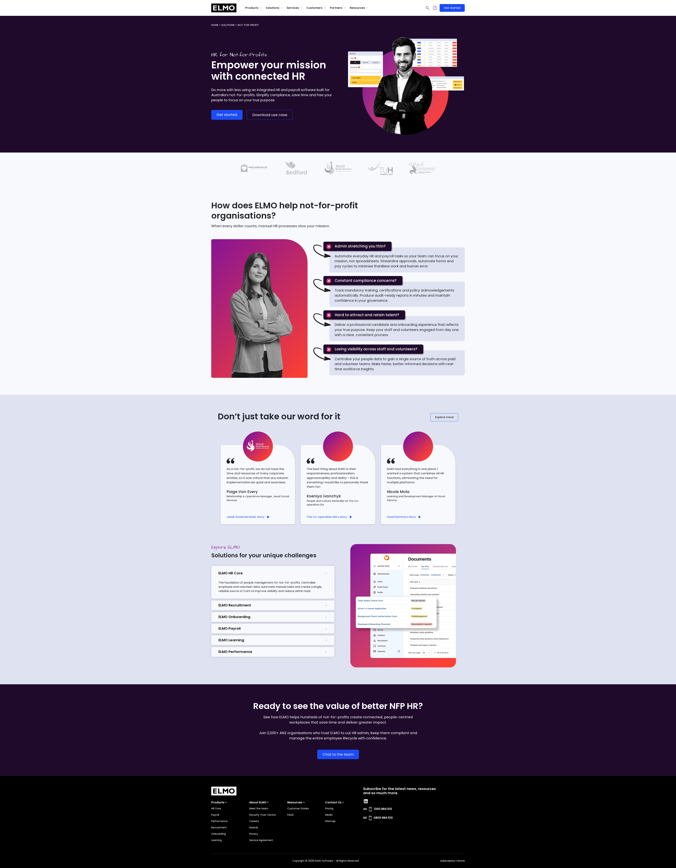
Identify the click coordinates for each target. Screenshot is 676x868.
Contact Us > (334, 802)
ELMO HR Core (230, 573)
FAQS (290, 815)
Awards (253, 827)
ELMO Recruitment (234, 605)
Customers (314, 8)
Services (293, 8)
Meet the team (258, 808)
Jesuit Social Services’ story (245, 517)
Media (329, 815)
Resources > (296, 802)
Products (251, 8)
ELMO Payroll (229, 628)
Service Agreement (261, 840)
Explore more (444, 417)
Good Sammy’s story (401, 517)
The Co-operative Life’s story (327, 517)
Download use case (269, 114)
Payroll (215, 815)
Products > (219, 802)
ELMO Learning (231, 640)
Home (214, 25)
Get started (452, 8)
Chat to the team (338, 754)
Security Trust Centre (262, 815)
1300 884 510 (383, 809)
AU (365, 809)
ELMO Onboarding (234, 616)
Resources (357, 8)
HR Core (216, 808)
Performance (219, 821)
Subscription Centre (452, 861)
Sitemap (330, 821)
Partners (336, 8)
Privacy (253, 834)
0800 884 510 (383, 818)
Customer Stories (298, 808)
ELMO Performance (235, 651)
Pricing (329, 808)
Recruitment (219, 827)
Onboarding (218, 834)
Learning (216, 840)
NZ (365, 818)
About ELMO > (259, 802)
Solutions (272, 8)
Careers (254, 821)
